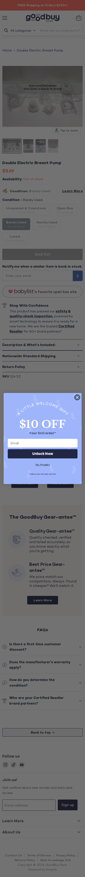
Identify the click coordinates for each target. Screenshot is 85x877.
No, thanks (42, 465)
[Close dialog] (77, 397)
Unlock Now (42, 454)
